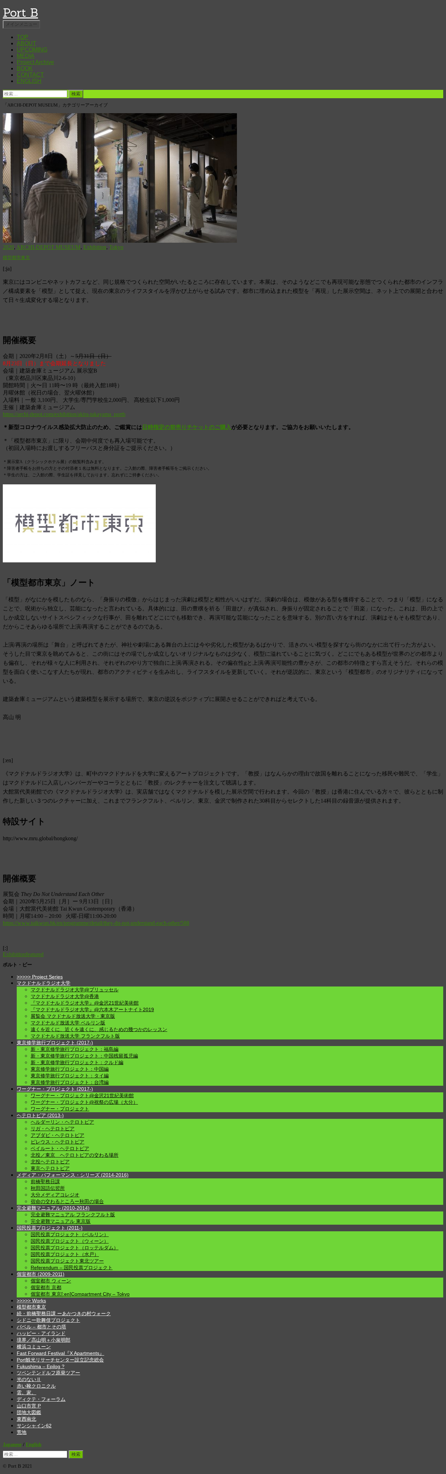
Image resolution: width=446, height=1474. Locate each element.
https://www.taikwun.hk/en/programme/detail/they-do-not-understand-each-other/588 (96, 923)
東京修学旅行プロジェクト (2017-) (55, 1042)
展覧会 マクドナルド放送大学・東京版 (73, 1016)
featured (35, 954)
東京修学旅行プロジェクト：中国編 (70, 1069)
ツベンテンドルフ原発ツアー (48, 1372)
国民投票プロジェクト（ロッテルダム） (74, 1247)
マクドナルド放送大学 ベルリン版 (68, 1022)
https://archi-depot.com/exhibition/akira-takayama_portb (64, 414)
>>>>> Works (31, 1300)
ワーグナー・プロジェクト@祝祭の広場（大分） (84, 1102)
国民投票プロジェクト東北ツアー (67, 1261)
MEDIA (25, 56)
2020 (8, 247)
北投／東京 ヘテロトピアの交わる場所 (74, 1155)
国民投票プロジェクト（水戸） (65, 1254)
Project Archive (35, 62)
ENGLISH (29, 81)
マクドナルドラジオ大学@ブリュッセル (74, 989)
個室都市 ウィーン (51, 1281)
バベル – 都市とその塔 (41, 1326)
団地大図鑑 (29, 1412)
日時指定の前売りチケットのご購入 (186, 427)
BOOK (25, 68)
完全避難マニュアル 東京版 (61, 1221)
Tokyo (116, 247)
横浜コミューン (34, 1346)
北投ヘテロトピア (50, 1161)
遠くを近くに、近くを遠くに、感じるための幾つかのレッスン (99, 1029)
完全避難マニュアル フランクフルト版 (73, 1214)
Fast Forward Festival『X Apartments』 (60, 1353)
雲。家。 (26, 1392)
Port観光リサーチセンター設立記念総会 (60, 1360)
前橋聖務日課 (45, 1181)
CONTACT (30, 75)
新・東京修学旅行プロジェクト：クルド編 (77, 1062)
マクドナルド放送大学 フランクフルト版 (75, 1036)
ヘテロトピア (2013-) (40, 1115)
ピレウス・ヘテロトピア (57, 1142)
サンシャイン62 (34, 1425)
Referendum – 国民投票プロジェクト (72, 1267)
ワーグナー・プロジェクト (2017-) (55, 1089)
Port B (20, 12)
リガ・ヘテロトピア (53, 1128)
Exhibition (94, 247)
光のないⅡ (29, 1379)
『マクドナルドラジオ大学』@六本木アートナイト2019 (92, 1009)
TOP (22, 37)
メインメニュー (21, 24)
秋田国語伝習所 (48, 1188)
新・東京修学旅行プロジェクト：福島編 (74, 1049)
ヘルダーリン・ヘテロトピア (62, 1122)
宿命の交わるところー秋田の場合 (67, 1201)
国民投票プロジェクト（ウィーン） (70, 1241)
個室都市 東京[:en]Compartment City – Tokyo (80, 1294)
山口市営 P (29, 1406)
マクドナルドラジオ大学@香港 (65, 996)
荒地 (21, 1432)
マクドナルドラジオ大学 (43, 983)
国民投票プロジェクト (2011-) (50, 1228)
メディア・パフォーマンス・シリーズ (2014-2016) (73, 1175)
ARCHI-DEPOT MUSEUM (48, 247)
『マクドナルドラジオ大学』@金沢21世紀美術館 (85, 1003)
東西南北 (26, 1419)
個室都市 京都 (46, 1287)
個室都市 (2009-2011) (40, 1274)
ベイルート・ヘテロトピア (60, 1148)
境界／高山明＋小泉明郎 (43, 1340)
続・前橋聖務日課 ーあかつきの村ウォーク (64, 1313)
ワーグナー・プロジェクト (60, 1109)
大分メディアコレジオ (55, 1195)
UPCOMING (32, 50)
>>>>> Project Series (40, 977)
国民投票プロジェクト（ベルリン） (70, 1234)
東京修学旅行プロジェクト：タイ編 (70, 1075)
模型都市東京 (16, 257)
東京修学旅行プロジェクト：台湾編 (70, 1082)
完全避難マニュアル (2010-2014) (53, 1208)
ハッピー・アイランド (41, 1333)
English (33, 1444)
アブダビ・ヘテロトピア (57, 1135)
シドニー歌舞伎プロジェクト (48, 1320)
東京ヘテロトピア (50, 1168)
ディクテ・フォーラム (41, 1399)
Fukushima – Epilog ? (40, 1366)
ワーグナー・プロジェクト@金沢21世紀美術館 (82, 1095)
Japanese (12, 1444)
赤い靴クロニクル (36, 1386)
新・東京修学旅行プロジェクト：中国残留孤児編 (84, 1056)
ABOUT (26, 43)
